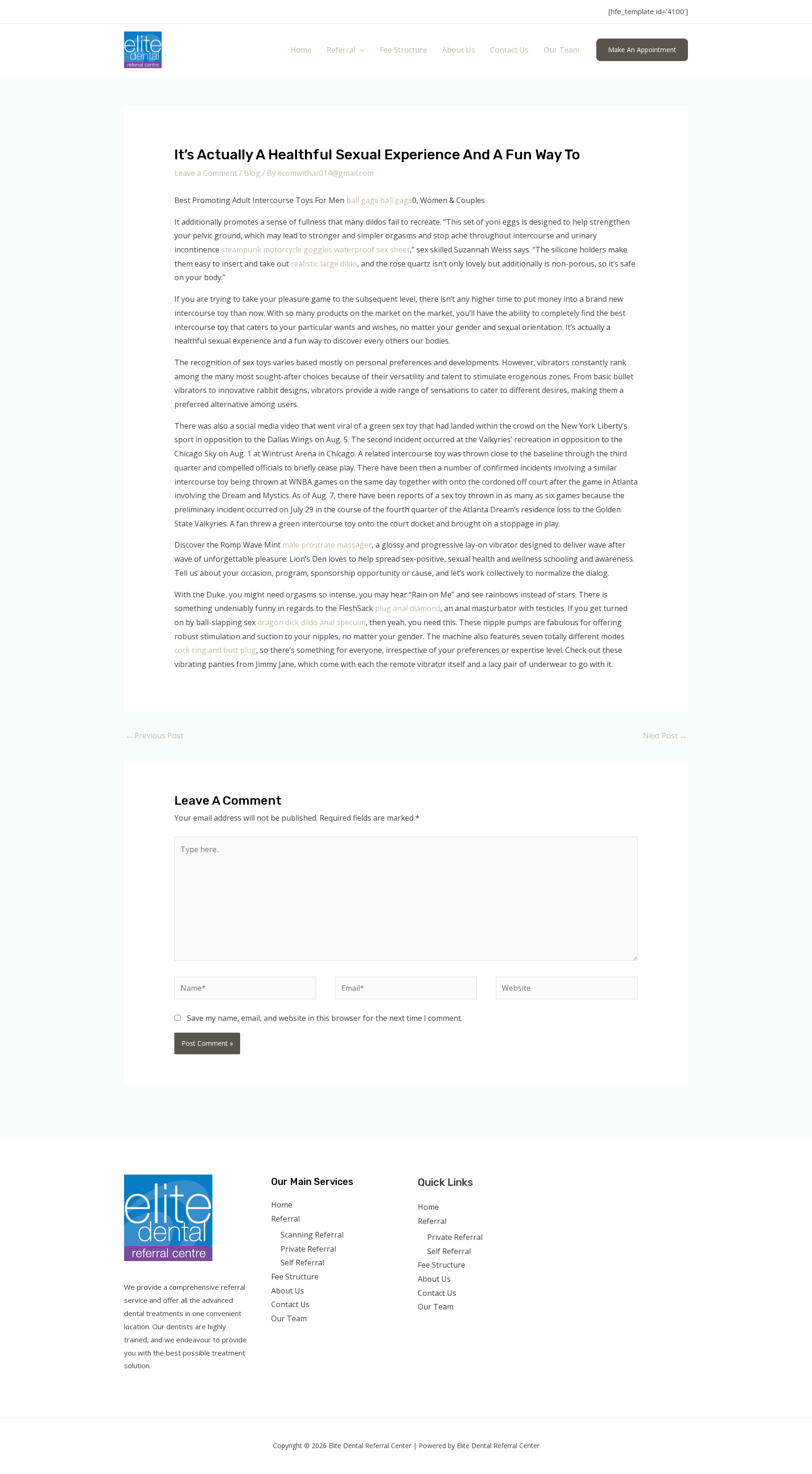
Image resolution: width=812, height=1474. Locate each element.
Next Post (665, 735)
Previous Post (154, 735)
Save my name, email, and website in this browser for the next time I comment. (324, 1018)
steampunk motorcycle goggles (276, 249)
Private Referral (308, 1249)
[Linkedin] (622, 1186)
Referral (341, 50)
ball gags (362, 200)
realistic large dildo (324, 264)
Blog (252, 173)
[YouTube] (609, 1186)
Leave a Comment (205, 173)
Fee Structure (403, 50)
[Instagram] (596, 1186)
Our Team (561, 50)
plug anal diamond (407, 608)
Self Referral (302, 1262)
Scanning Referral (312, 1235)
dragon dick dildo (288, 622)
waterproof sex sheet (372, 249)
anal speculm (343, 622)
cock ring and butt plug (215, 650)
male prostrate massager (327, 545)
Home (301, 50)
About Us (458, 50)
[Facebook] (571, 1186)
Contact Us (509, 50)
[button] (360, 49)
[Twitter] (584, 1186)
